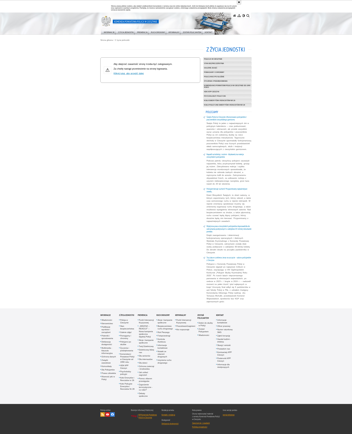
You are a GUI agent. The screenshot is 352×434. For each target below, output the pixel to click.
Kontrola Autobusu (162, 340)
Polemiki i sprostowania (107, 337)
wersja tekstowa (228, 414)
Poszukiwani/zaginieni (185, 326)
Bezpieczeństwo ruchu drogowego (165, 327)
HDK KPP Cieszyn (211, 92)
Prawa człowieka (108, 373)
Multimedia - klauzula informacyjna (107, 350)
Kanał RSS (102, 414)
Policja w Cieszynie (213, 59)
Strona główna (106, 40)
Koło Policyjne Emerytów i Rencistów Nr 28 (224, 105)
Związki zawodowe (106, 361)
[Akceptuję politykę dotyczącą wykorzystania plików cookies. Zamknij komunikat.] (239, 2)
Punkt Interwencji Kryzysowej (146, 321)
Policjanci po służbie (214, 77)
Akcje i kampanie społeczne (146, 341)
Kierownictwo (107, 323)
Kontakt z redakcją (168, 414)
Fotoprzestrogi (164, 336)
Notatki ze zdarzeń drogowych (162, 354)
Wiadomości (106, 320)
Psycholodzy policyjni (215, 96)
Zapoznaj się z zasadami (201, 423)
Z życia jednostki (122, 40)
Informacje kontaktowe (162, 346)
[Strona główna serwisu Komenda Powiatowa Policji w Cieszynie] (234, 15)
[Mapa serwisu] (239, 15)
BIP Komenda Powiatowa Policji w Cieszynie (147, 416)
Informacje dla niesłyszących (223, 365)
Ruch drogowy (163, 315)
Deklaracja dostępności (106, 343)
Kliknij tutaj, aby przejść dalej (129, 73)
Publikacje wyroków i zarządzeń (106, 329)
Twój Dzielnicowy (146, 346)
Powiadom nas (223, 349)
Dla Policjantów (108, 370)
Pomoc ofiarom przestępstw (145, 379)
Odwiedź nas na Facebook (112, 414)
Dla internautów (145, 359)
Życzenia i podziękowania (216, 81)
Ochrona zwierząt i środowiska (146, 367)
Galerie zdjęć (210, 68)
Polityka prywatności (199, 426)
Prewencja (142, 315)
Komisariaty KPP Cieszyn (224, 353)
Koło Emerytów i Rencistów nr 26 (219, 100)
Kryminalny (180, 315)
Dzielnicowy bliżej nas (146, 351)
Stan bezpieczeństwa (214, 63)
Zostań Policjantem (203, 316)
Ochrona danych (108, 357)
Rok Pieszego (164, 332)
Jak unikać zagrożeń (143, 373)
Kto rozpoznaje (182, 329)
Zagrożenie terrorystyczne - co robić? (145, 387)
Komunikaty (106, 366)
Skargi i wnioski (224, 345)
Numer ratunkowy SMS (225, 330)
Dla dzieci (143, 363)
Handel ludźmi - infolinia (224, 340)
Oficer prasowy (223, 326)
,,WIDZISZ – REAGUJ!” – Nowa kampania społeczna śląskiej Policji (146, 331)
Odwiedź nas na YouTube (107, 414)
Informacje (105, 315)
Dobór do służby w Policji (206, 324)
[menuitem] (109, 32)
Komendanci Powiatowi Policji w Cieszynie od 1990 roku (227, 86)
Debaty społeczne (143, 394)
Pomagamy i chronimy (214, 72)
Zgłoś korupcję (223, 336)
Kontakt (220, 315)
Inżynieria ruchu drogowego (164, 361)
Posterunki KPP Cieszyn (224, 359)
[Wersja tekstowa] (243, 15)
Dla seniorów (144, 356)
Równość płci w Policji (108, 377)
